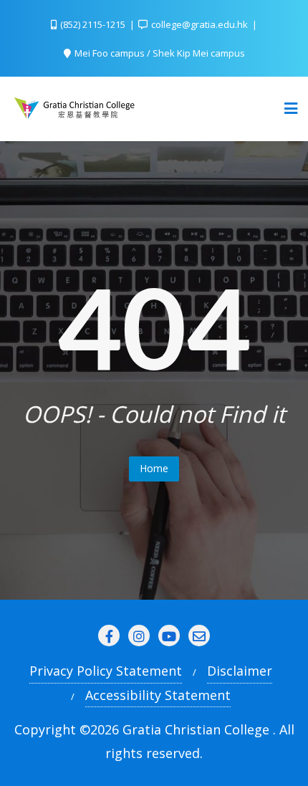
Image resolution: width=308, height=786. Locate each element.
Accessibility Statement (158, 695)
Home (154, 468)
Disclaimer (239, 670)
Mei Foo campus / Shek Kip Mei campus (158, 53)
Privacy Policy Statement (105, 670)
